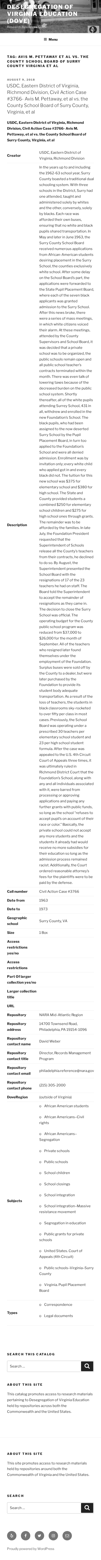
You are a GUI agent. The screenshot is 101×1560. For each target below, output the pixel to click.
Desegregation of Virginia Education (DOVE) (42, 14)
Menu (53, 39)
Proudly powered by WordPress (30, 1549)
